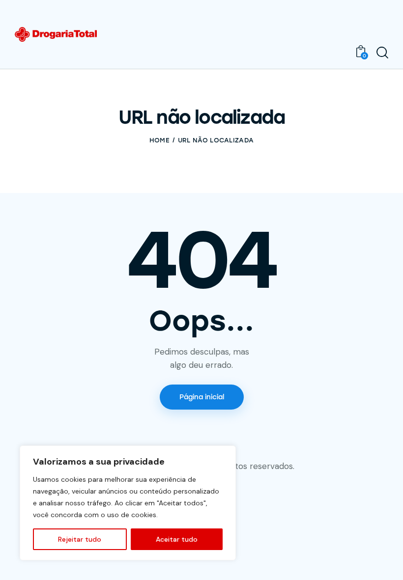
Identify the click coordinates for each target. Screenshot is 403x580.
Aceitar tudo (177, 539)
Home (159, 140)
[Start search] (382, 52)
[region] (128, 502)
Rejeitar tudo (79, 539)
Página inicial (201, 397)
